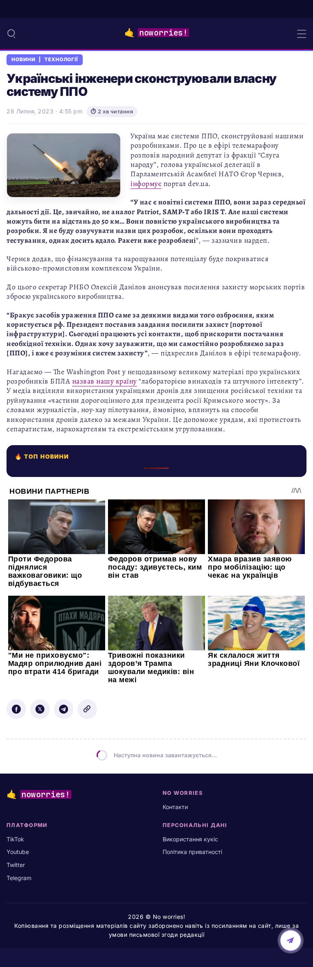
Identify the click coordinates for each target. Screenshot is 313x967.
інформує (145, 184)
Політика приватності (192, 851)
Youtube (18, 851)
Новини (23, 59)
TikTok (15, 839)
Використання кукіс (190, 839)
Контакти (175, 806)
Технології (61, 59)
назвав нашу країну (104, 381)
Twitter (16, 864)
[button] (11, 33)
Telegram (19, 877)
